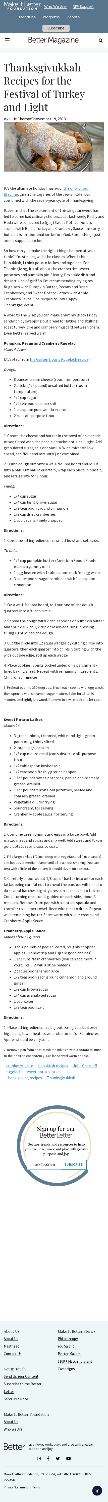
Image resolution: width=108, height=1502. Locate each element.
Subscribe (74, 1164)
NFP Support (83, 6)
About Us (11, 1338)
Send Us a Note (16, 1399)
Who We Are (13, 1429)
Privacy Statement (16, 1487)
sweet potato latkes (43, 1071)
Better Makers (69, 1353)
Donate (73, 17)
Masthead (11, 1346)
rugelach (13, 1071)
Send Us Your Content (21, 1376)
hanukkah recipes (53, 1065)
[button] (7, 40)
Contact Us (13, 1353)
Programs (51, 17)
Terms (36, 1487)
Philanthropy (68, 1338)
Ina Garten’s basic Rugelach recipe (59, 359)
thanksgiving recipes (24, 1077)
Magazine (27, 17)
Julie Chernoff (85, 1065)
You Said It (66, 1346)
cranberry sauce (19, 1065)
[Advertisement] (54, 1266)
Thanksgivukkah (61, 1077)
